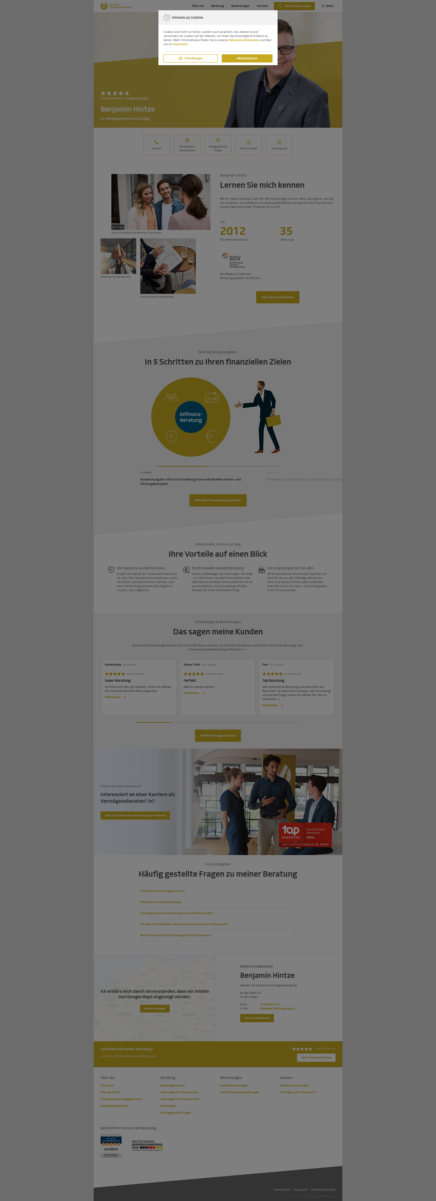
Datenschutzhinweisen (244, 40)
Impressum (180, 44)
